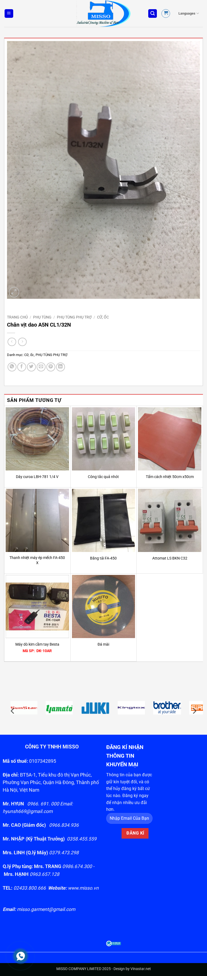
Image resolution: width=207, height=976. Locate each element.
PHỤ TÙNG (42, 317)
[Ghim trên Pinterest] (50, 366)
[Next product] (12, 342)
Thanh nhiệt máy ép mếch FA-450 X (37, 560)
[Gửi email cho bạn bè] (41, 366)
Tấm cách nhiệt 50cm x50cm (170, 477)
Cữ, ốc (103, 317)
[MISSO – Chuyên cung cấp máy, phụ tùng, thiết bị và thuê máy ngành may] (103, 13)
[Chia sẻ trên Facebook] (21, 366)
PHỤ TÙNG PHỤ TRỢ (74, 317)
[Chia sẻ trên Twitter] (31, 366)
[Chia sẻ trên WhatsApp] (12, 366)
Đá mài (103, 644)
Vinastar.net (140, 969)
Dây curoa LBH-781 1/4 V (37, 477)
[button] (9, 13)
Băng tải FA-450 (103, 558)
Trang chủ (17, 317)
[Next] (194, 711)
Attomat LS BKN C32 (169, 558)
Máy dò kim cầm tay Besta (37, 644)
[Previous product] (22, 342)
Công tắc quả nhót (103, 477)
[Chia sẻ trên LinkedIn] (60, 366)
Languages (186, 13)
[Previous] (13, 711)
